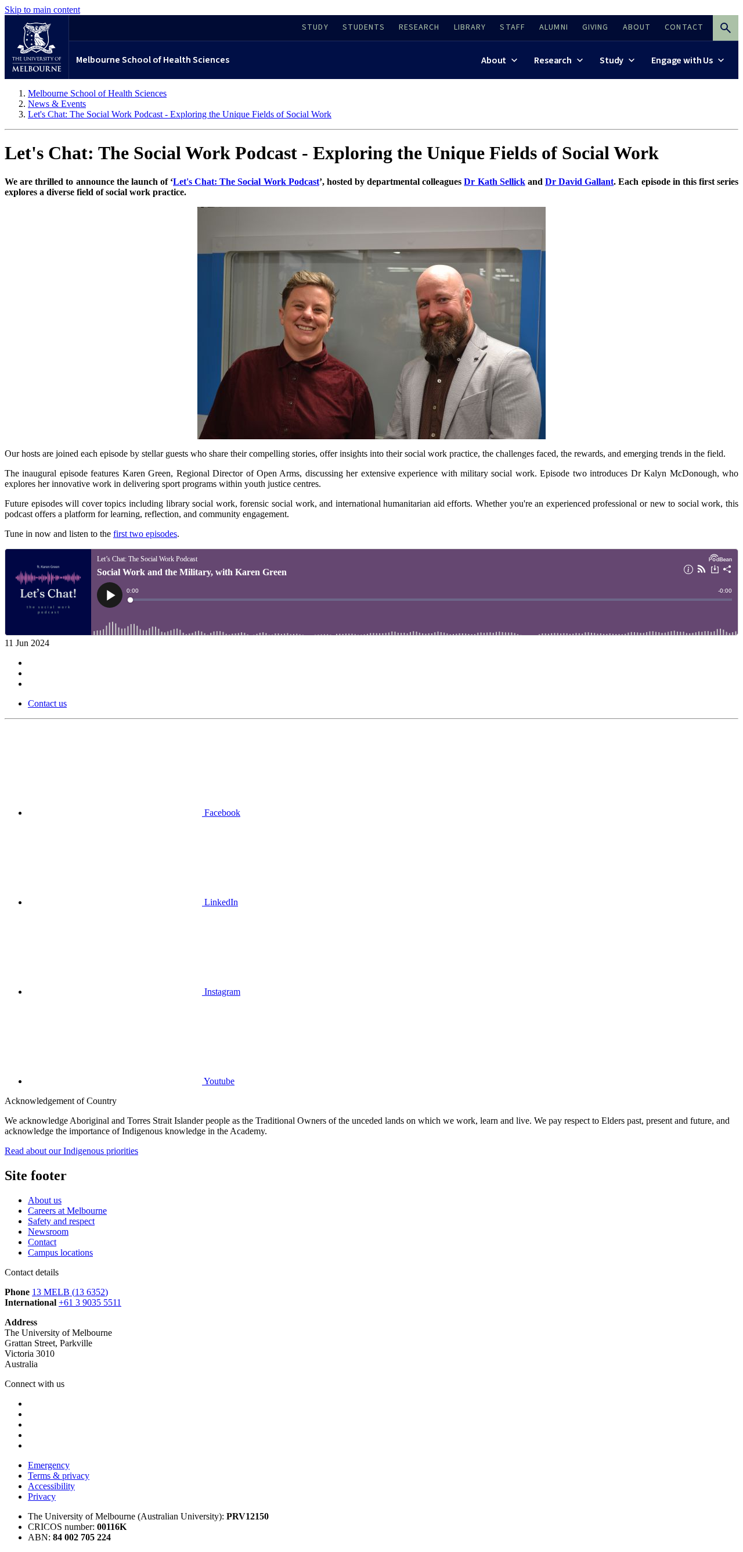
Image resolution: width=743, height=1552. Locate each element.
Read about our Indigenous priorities (71, 1151)
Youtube (218, 1081)
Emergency (49, 1465)
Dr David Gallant (579, 182)
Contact (42, 1242)
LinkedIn (220, 902)
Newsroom (48, 1231)
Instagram (221, 992)
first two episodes (145, 534)
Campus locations (60, 1252)
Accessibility (51, 1486)
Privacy (42, 1496)
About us (45, 1200)
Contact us (47, 703)
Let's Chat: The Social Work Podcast (246, 182)
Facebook (221, 813)
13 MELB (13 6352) (70, 1292)
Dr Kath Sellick (494, 182)
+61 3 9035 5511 (90, 1302)
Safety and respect (61, 1221)
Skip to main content (42, 10)
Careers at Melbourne (67, 1211)
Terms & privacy (58, 1476)
